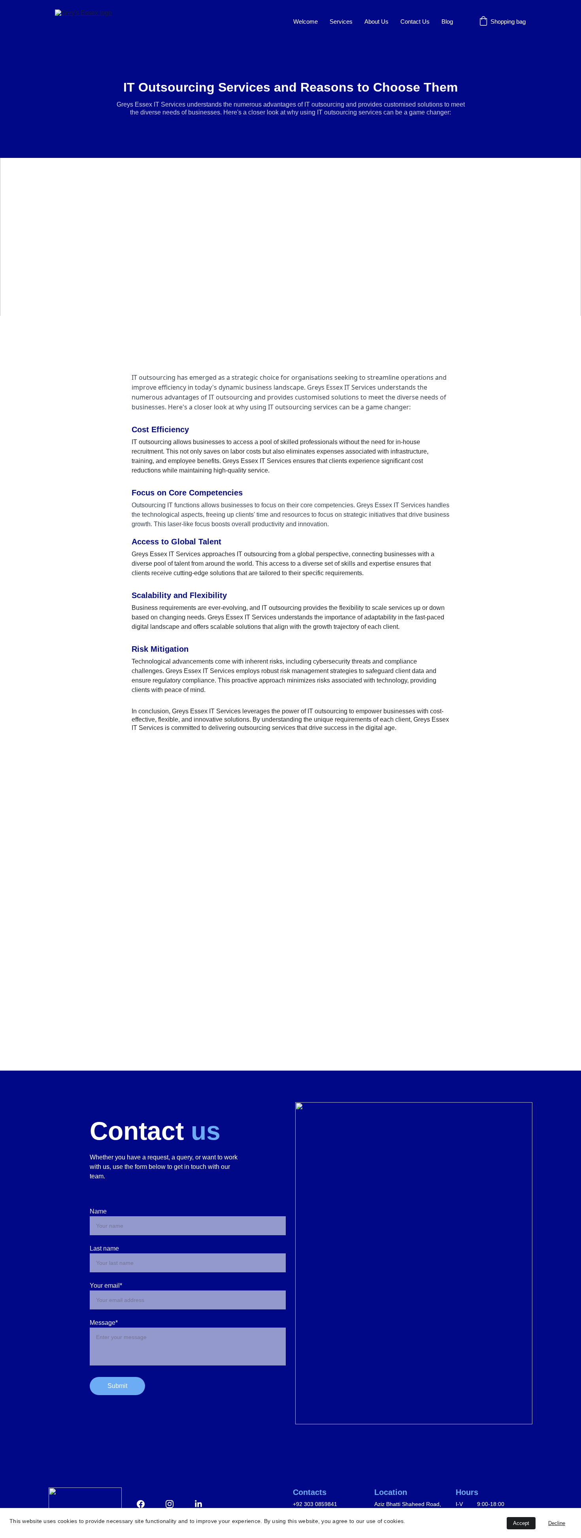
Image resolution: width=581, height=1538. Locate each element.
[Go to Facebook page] (145, 1504)
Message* (104, 1322)
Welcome (305, 21)
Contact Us (415, 21)
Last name (104, 1248)
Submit (117, 1385)
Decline (556, 1523)
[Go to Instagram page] (173, 1504)
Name (98, 1211)
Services (341, 21)
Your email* (106, 1285)
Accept (521, 1523)
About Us (376, 21)
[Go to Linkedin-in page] (198, 1504)
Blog (447, 21)
